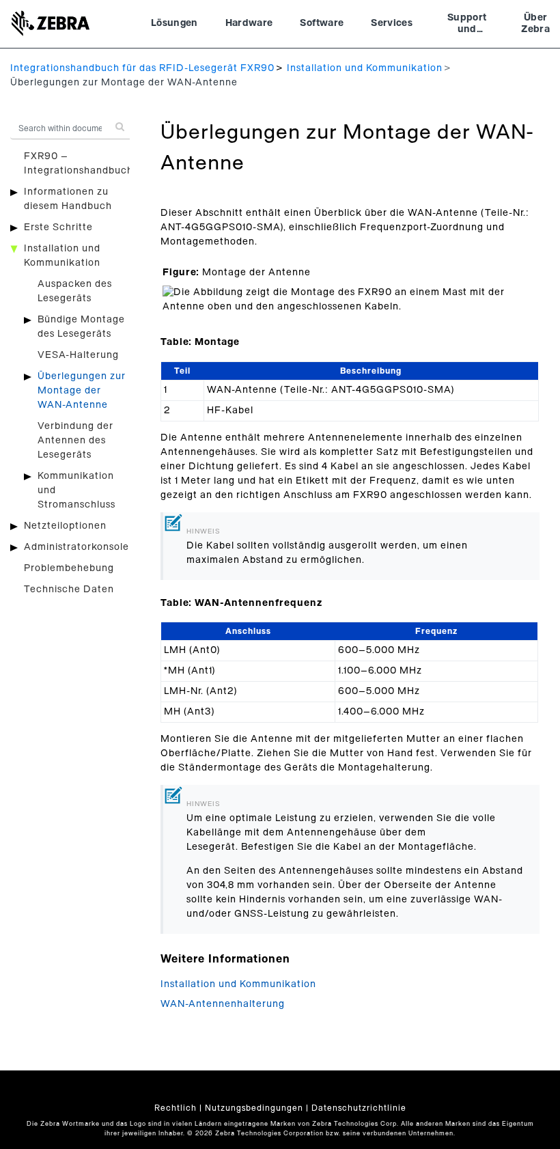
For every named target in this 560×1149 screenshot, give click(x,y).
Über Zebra (535, 24)
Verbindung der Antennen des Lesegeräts (75, 440)
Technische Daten (69, 589)
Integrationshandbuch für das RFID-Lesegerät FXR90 (142, 68)
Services (391, 23)
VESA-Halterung (78, 355)
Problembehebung (69, 568)
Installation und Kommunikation (365, 68)
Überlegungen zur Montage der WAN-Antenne (82, 391)
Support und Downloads (467, 25)
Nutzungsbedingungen (254, 1108)
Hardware (249, 23)
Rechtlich (175, 1108)
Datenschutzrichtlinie (358, 1108)
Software (322, 23)
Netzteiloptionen (65, 526)
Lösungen (174, 23)
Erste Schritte (58, 227)
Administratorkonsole (76, 547)
